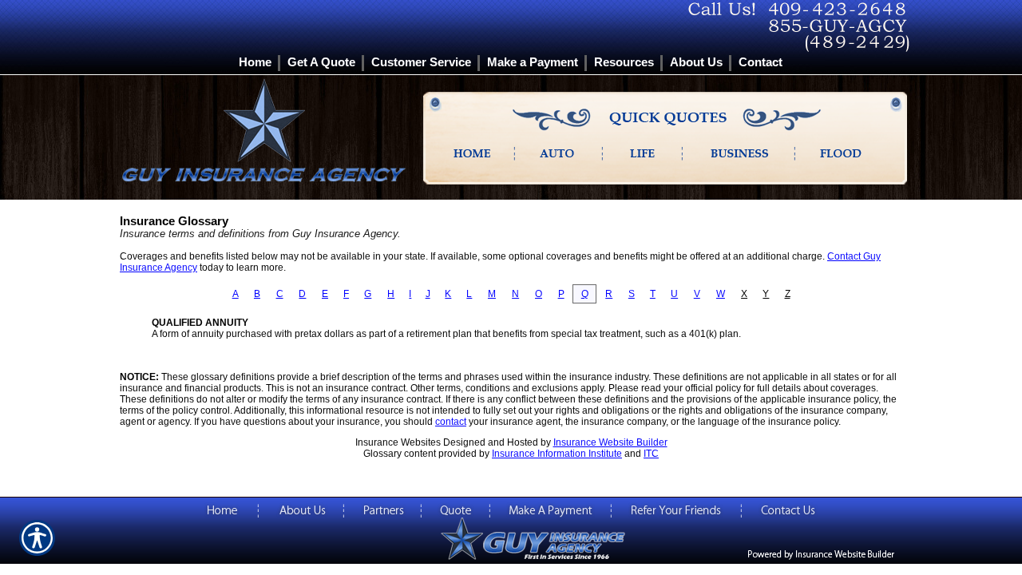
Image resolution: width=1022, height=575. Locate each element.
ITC (651, 453)
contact (450, 421)
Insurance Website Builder (610, 442)
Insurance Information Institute (557, 453)
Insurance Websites (398, 442)
